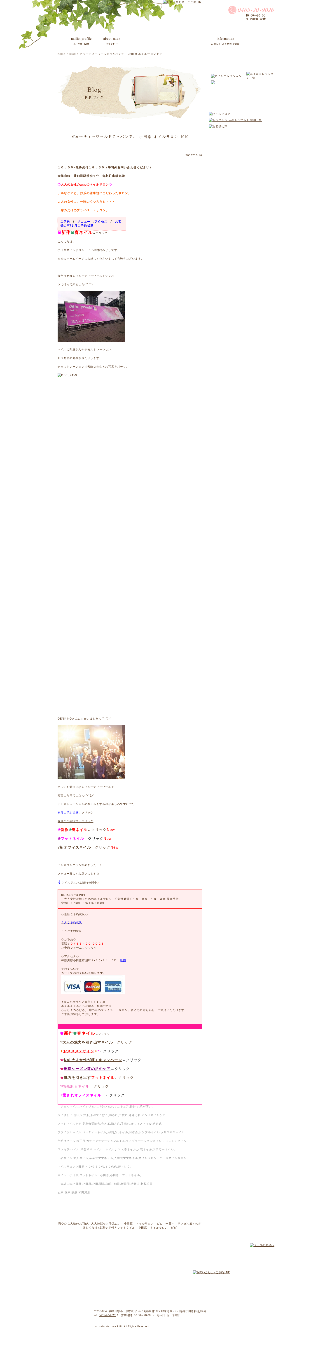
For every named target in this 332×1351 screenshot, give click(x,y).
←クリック (75, 812)
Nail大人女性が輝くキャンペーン (93, 1060)
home (62, 54)
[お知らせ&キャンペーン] (225, 41)
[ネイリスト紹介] (81, 41)
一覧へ (170, 1223)
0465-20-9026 (107, 1315)
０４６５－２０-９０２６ (87, 943)
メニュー (83, 221)
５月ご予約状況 (82, 225)
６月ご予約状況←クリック (75, 821)
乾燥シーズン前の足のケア (87, 1069)
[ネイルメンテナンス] (185, 41)
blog (72, 54)
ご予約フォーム (71, 947)
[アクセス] (256, 42)
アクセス (101, 221)
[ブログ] (156, 41)
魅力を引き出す (89, 1077)
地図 (123, 960)
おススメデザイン (78, 1051)
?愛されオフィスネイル (80, 1095)
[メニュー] (136, 42)
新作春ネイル (75, 232)
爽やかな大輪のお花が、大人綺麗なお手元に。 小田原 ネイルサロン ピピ (110, 1223)
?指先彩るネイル (75, 1086)
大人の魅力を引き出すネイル (87, 1042)
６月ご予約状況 (71, 931)
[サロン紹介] (111, 41)
